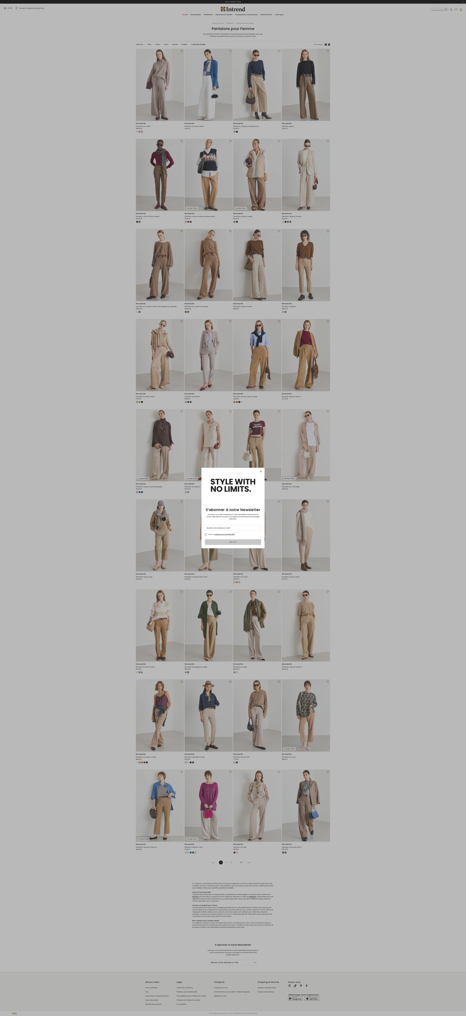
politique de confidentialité (224, 534)
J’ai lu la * (221, 534)
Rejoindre (233, 542)
